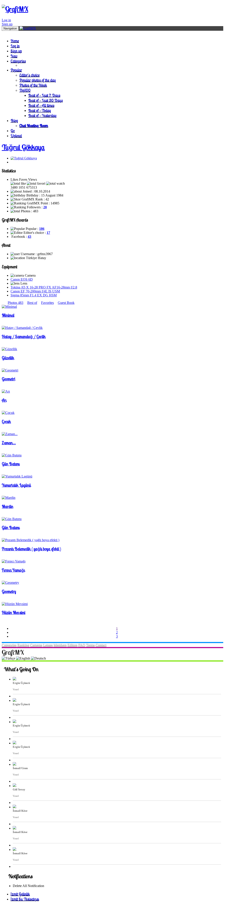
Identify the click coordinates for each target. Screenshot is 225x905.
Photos (15, 303)
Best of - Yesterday (42, 115)
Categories (18, 60)
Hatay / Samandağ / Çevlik (24, 336)
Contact (101, 645)
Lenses (48, 645)
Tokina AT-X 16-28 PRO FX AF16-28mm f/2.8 (44, 287)
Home (15, 40)
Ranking (23, 645)
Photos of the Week (33, 85)
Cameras (36, 645)
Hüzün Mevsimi (13, 612)
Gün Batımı (11, 464)
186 (41, 229)
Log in (6, 20)
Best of (32, 303)
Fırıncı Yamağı (13, 570)
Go (13, 130)
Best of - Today (39, 110)
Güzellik (8, 358)
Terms (90, 645)
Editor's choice (29, 75)
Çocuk (6, 421)
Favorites (47, 303)
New (14, 55)
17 (48, 232)
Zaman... (9, 442)
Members (60, 645)
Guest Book (66, 303)
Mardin (7, 506)
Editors (72, 645)
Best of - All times (41, 105)
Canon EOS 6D (22, 279)
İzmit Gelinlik (20, 893)
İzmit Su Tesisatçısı (25, 898)
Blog (14, 120)
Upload (16, 135)
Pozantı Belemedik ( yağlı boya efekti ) (31, 549)
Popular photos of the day (37, 80)
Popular (16, 69)
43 (29, 236)
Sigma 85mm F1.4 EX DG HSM (34, 295)
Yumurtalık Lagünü (16, 485)
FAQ (81, 645)
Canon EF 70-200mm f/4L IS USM (35, 291)
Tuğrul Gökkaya (23, 147)
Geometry (9, 591)
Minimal (8, 315)
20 (45, 207)
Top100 (25, 90)
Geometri (8, 379)
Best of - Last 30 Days (45, 100)
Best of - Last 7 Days (44, 95)
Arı (4, 400)
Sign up (7, 24)
